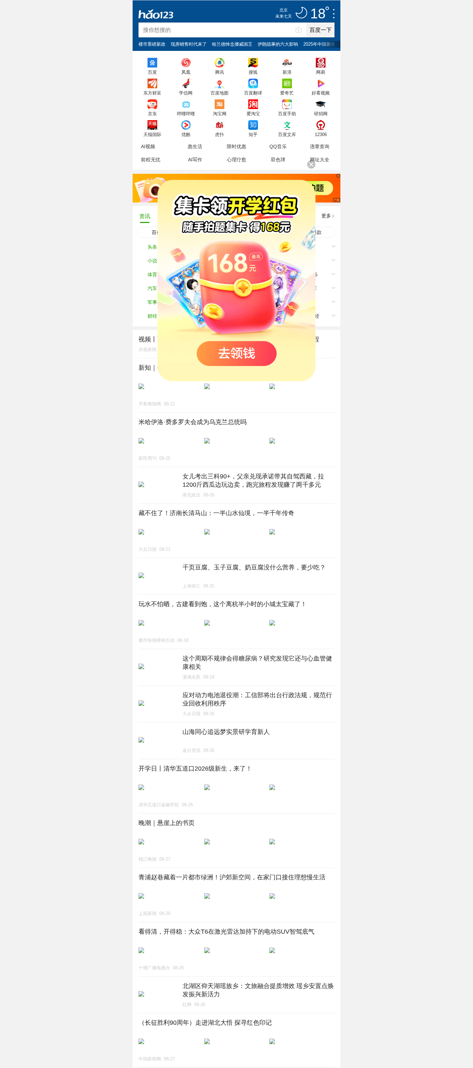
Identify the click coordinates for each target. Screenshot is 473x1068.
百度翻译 (253, 92)
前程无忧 (150, 159)
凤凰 (185, 72)
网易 (320, 72)
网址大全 (319, 159)
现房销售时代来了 (189, 44)
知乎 (253, 134)
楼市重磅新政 (152, 44)
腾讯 (219, 72)
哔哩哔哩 (186, 113)
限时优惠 (236, 146)
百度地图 (220, 92)
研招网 (321, 113)
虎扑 (219, 134)
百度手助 (287, 113)
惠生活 (195, 146)
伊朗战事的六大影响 (278, 44)
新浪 (287, 72)
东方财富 (152, 92)
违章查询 (319, 146)
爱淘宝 (253, 113)
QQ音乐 (278, 146)
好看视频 (321, 92)
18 (317, 14)
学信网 (186, 92)
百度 (152, 72)
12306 (321, 134)
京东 (152, 113)
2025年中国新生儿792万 (327, 44)
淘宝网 (219, 113)
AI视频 (148, 146)
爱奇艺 (287, 92)
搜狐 (253, 72)
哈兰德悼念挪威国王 (232, 44)
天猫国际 (152, 134)
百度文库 (287, 134)
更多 (326, 215)
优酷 (185, 134)
